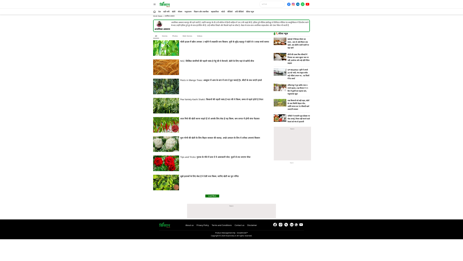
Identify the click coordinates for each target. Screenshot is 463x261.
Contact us (239, 225)
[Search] (285, 4)
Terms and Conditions (222, 225)
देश (159, 11)
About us (189, 225)
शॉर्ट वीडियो (239, 11)
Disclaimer (252, 225)
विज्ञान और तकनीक (201, 11)
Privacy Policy (203, 225)
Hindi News (157, 16)
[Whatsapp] (302, 4)
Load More (212, 196)
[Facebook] (288, 4)
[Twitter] (286, 225)
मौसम (180, 11)
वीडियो (230, 11)
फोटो (223, 11)
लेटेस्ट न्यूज (250, 11)
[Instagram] (293, 4)
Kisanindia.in (231, 236)
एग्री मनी (166, 11)
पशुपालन (188, 11)
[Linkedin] (298, 4)
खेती (173, 11)
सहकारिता (215, 11)
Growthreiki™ (242, 233)
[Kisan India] (165, 4)
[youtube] (307, 4)
